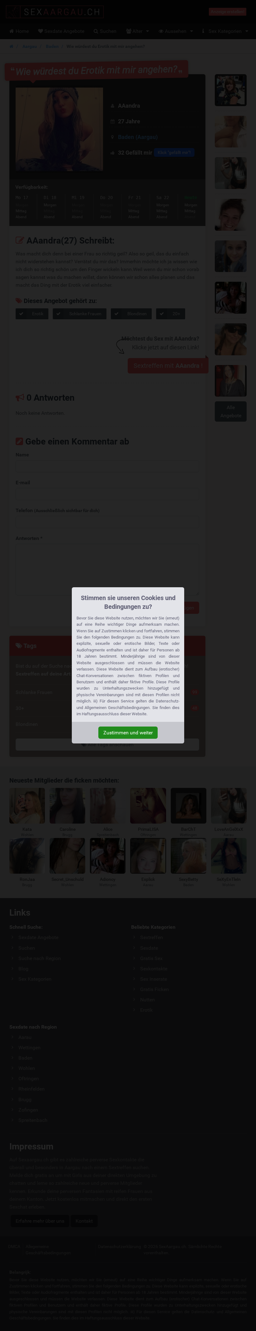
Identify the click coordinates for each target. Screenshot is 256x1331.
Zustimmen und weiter (128, 733)
